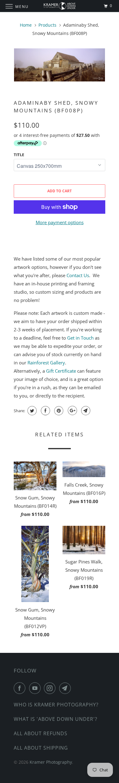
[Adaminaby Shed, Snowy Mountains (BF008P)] (59, 65)
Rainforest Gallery (46, 363)
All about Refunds (40, 733)
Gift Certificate (61, 371)
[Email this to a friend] (85, 410)
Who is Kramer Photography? (56, 704)
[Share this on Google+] (71, 410)
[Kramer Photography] (59, 6)
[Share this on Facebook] (44, 410)
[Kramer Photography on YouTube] (36, 688)
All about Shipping (41, 747)
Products (47, 25)
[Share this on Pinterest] (58, 410)
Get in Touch (80, 338)
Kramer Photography (51, 762)
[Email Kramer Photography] (66, 688)
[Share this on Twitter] (31, 410)
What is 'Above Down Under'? (55, 719)
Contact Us (78, 275)
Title (19, 154)
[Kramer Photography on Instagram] (51, 688)
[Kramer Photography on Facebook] (21, 688)
